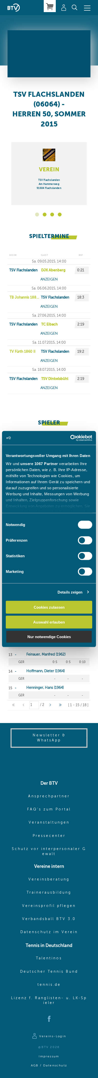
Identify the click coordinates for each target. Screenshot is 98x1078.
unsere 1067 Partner (39, 463)
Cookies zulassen (49, 607)
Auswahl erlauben (49, 622)
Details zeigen (70, 592)
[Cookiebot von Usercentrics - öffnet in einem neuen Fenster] (70, 438)
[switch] (85, 540)
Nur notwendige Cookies (49, 637)
